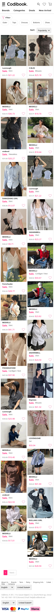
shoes (47, 22)
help (3, 584)
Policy (28, 582)
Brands (6, 10)
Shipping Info (38, 582)
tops (14, 22)
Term (21, 582)
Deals (32, 10)
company (11, 584)
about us (4, 582)
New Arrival (45, 10)
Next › (12, 572)
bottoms (36, 22)
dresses (24, 22)
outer (5, 22)
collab (48, 582)
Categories (19, 10)
